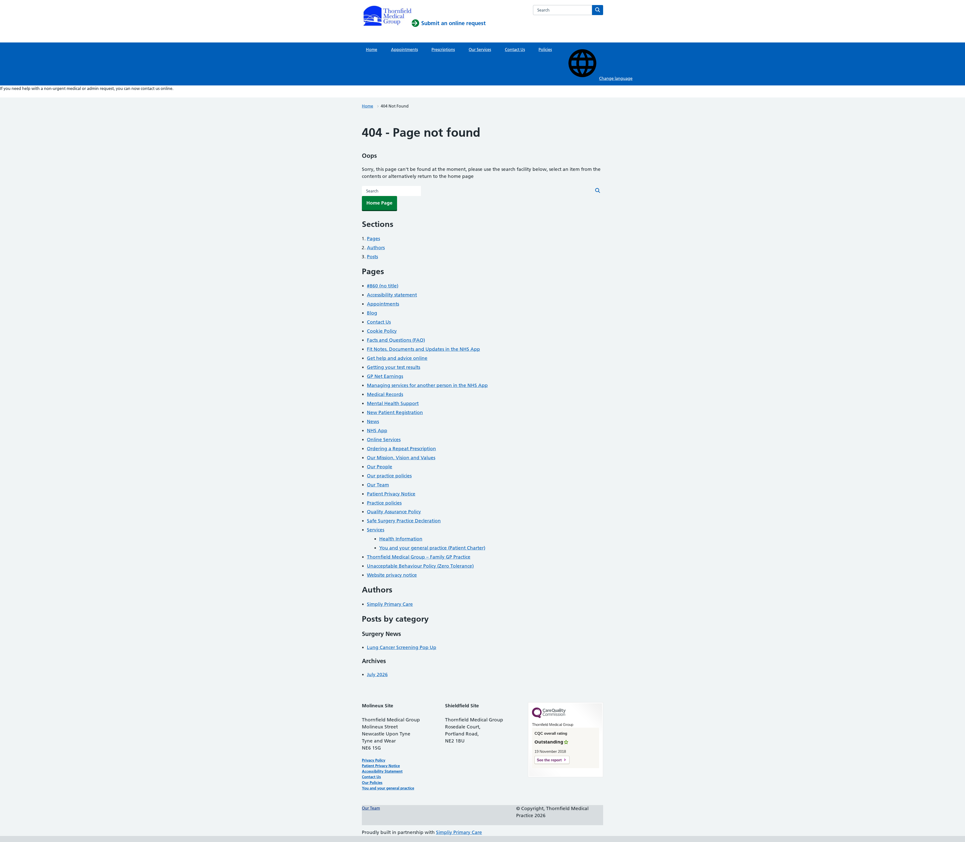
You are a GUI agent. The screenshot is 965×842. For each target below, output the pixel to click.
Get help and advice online (397, 358)
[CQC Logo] (549, 717)
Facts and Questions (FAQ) (396, 340)
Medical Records (385, 394)
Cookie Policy (382, 331)
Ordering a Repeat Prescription (401, 449)
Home (371, 49)
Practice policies (384, 503)
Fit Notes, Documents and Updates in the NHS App (423, 349)
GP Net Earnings (385, 376)
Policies (545, 49)
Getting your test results (393, 367)
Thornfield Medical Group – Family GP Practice (418, 557)
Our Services (480, 49)
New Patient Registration (395, 412)
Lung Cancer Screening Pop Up (401, 647)
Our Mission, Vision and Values (401, 458)
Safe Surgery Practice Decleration (404, 521)
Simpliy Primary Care (390, 604)
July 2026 (377, 674)
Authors (376, 248)
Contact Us (515, 49)
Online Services (384, 439)
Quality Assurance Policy (394, 512)
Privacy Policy (373, 760)
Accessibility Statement (382, 771)
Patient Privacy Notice (391, 494)
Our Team (378, 485)
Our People (379, 467)
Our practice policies (389, 476)
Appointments (404, 49)
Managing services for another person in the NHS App (427, 385)
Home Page (379, 203)
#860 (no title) (382, 286)
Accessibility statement (392, 295)
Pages (373, 238)
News (373, 421)
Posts (372, 257)
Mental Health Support (393, 403)
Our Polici (370, 782)
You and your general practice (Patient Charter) (432, 548)
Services (375, 530)
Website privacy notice (392, 575)
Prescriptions (443, 49)
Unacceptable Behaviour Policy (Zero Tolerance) (420, 566)
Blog (372, 313)
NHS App (377, 430)
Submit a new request (20, 94)
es (380, 782)
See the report (549, 760)
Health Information (400, 539)
